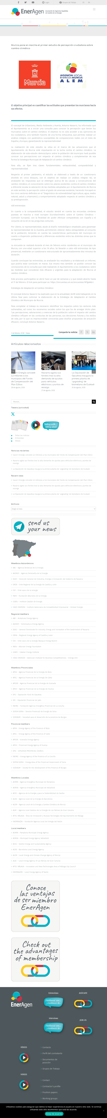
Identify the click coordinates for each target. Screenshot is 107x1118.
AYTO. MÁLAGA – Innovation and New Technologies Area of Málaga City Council (44, 866)
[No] (103, 1110)
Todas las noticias (22, 435)
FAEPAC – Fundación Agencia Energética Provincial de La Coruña (38, 706)
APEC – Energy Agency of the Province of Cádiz (31, 734)
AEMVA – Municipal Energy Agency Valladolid (31, 838)
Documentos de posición (49, 1061)
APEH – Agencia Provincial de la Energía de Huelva (33, 689)
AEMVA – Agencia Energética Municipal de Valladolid (34, 788)
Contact (46, 1080)
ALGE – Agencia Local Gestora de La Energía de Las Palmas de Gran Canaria (43, 810)
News (28, 333)
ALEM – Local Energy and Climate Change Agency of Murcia (36, 855)
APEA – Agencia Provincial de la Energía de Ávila (32, 672)
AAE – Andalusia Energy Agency (25, 618)
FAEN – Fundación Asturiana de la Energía (30, 596)
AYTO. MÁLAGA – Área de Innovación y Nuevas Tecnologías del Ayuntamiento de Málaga (48, 816)
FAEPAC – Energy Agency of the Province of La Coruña (34, 756)
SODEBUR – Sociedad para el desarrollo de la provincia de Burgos (39, 717)
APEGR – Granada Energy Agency (26, 740)
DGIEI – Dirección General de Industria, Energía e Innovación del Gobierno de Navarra (48, 579)
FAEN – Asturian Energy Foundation (27, 647)
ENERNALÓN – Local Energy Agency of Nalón (30, 872)
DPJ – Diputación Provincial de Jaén (27, 700)
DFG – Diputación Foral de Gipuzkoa (27, 695)
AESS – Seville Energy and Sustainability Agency (32, 844)
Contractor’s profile (51, 1086)
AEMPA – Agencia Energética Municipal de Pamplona (34, 782)
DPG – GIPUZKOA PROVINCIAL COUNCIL (28, 751)
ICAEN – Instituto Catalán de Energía (27, 602)
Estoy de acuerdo (54, 1114)
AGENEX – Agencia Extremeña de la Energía (30, 573)
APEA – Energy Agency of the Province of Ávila (31, 728)
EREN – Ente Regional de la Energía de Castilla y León (35, 585)
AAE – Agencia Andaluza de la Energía (28, 568)
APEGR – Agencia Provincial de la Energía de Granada (34, 683)
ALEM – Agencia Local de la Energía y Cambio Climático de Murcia (39, 804)
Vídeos (17, 441)
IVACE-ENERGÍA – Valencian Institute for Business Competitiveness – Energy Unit (45, 658)
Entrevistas (19, 438)
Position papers (49, 1092)
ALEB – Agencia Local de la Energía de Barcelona (32, 799)
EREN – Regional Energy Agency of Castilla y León (33, 635)
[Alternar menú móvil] (94, 9)
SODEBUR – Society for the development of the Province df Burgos (39, 768)
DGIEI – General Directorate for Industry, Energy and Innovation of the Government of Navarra (51, 630)
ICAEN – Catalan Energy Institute (26, 652)
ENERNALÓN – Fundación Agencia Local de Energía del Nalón (37, 821)
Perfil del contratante (52, 1053)
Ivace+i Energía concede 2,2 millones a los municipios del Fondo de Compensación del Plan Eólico (23, 379)
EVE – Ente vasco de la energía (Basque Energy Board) (35, 641)
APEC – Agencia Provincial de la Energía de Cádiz (32, 678)
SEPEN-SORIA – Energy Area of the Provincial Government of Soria (39, 762)
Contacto (46, 1047)
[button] (13, 371)
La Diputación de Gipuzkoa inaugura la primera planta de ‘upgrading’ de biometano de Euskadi (83, 379)
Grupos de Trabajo (51, 1068)
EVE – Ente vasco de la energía (25, 590)
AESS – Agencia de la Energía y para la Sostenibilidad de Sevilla (38, 793)
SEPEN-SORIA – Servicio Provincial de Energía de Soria (34, 711)
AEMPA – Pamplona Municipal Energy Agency (30, 833)
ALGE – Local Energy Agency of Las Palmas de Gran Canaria (36, 861)
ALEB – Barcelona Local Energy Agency (28, 849)
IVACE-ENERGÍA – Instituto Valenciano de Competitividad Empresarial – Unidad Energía (48, 607)
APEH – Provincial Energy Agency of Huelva (30, 745)
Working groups (49, 1098)
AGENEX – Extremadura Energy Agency (28, 624)
